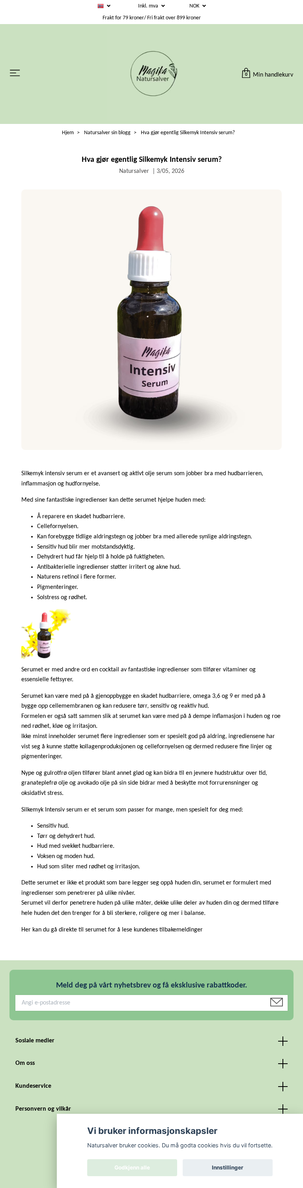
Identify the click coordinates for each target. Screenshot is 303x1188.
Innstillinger (227, 1167)
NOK (194, 6)
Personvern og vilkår (43, 1109)
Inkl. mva (148, 6)
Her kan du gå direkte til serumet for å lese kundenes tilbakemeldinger (112, 930)
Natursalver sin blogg (107, 133)
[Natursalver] (153, 74)
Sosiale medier (34, 1041)
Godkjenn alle (132, 1167)
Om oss (25, 1063)
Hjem (68, 133)
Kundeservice (33, 1086)
